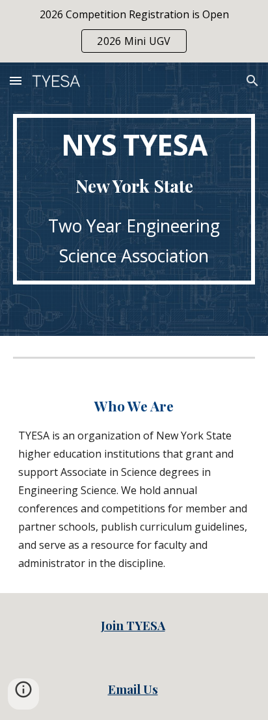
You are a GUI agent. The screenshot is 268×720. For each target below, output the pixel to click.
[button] (15, 80)
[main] (134, 199)
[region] (134, 31)
